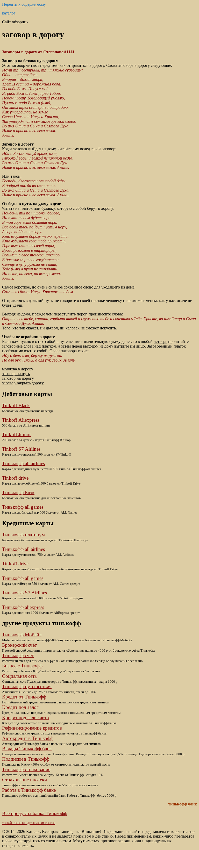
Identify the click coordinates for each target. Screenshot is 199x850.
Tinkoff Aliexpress (20, 420)
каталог (9, 13)
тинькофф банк (182, 804)
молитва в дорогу (17, 369)
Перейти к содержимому (24, 4)
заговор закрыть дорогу (23, 383)
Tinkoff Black (16, 405)
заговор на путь (16, 373)
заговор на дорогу (18, 378)
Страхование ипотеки (24, 779)
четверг (160, 341)
